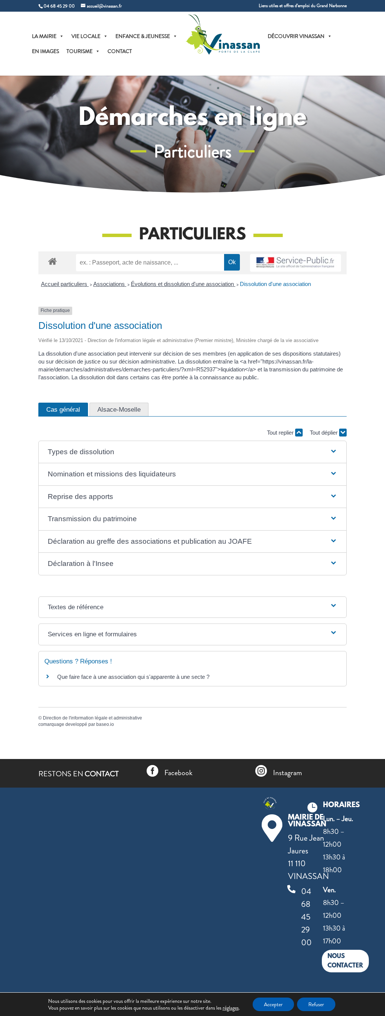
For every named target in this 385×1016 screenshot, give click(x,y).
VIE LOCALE (85, 36)
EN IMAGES (45, 51)
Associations (109, 284)
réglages (231, 1007)
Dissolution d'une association (275, 284)
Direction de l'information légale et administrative (92, 718)
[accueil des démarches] (52, 261)
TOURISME (79, 51)
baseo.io (105, 724)
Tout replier (281, 432)
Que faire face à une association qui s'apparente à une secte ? (133, 677)
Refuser (316, 1004)
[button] (192, 452)
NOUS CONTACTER (345, 961)
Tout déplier (324, 432)
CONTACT (120, 51)
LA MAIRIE (44, 36)
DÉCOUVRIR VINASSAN (296, 36)
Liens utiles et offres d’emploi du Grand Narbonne (303, 6)
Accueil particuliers (65, 284)
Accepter (273, 1004)
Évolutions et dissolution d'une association (183, 284)
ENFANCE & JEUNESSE (142, 36)
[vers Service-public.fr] (295, 263)
